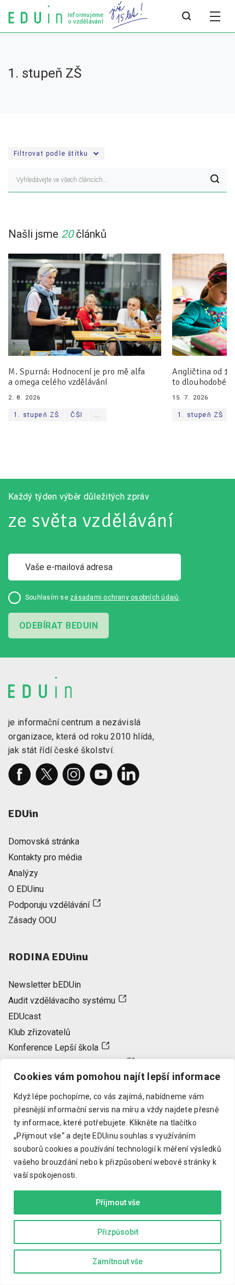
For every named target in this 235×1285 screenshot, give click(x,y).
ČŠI (76, 415)
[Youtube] (101, 774)
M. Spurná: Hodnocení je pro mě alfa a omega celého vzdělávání (76, 377)
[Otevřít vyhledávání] (186, 16)
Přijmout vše (118, 1202)
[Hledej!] (215, 180)
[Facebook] (19, 774)
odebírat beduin (58, 625)
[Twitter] (47, 774)
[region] (117, 1172)
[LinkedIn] (128, 774)
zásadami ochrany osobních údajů (124, 597)
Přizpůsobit (117, 1232)
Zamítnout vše (117, 1261)
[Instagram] (73, 774)
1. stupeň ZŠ (36, 415)
